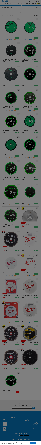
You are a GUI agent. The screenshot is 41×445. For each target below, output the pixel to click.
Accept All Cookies (33, 442)
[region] (20, 443)
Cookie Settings (27, 442)
